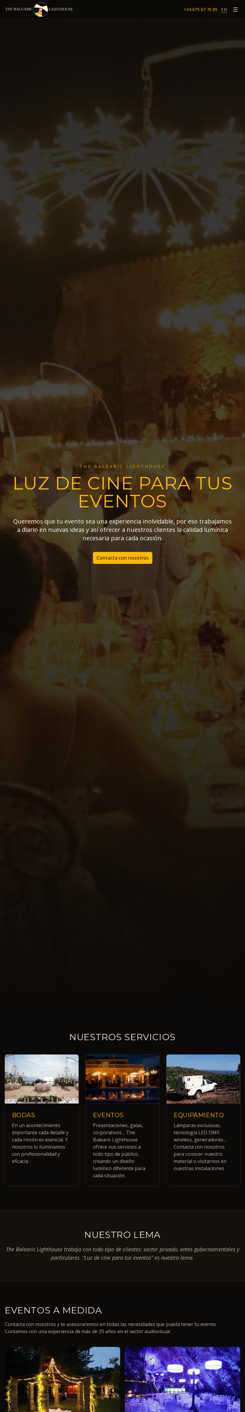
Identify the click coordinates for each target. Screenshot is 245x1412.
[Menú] (235, 9)
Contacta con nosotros (123, 558)
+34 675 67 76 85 (201, 9)
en (224, 9)
